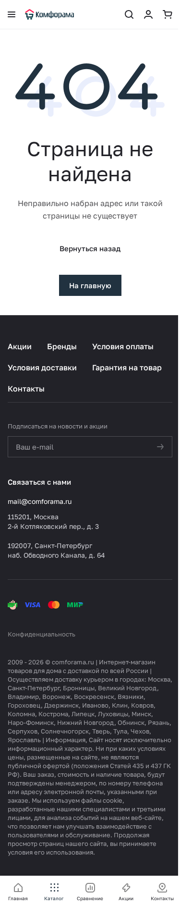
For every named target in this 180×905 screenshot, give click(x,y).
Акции (20, 346)
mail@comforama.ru (40, 501)
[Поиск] (129, 14)
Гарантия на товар (127, 367)
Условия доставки (42, 367)
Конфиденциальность (41, 634)
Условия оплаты (123, 346)
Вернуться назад (90, 248)
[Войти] (148, 14)
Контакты (26, 388)
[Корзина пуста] (167, 14)
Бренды (62, 346)
